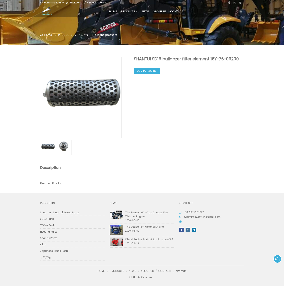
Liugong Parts (48, 232)
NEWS (145, 11)
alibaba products (106, 35)
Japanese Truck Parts (54, 251)
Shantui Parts (48, 238)
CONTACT (176, 11)
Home (48, 35)
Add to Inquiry (146, 71)
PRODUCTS (128, 11)
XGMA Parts (48, 225)
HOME (113, 11)
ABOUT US (159, 11)
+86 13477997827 (97, 2)
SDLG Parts (47, 219)
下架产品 (83, 35)
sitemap (181, 271)
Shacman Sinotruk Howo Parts (59, 212)
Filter (43, 244)
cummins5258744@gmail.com (62, 2)
